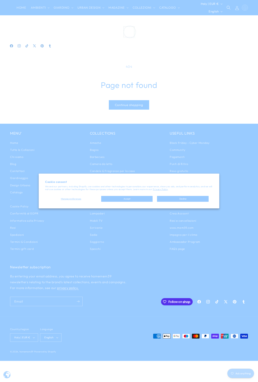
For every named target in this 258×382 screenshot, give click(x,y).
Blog (13, 164)
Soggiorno (97, 242)
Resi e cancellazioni (183, 220)
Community (177, 150)
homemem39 (26, 351)
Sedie (94, 235)
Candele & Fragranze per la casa (112, 171)
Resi (13, 228)
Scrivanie (96, 228)
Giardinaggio (19, 178)
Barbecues (97, 157)
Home (14, 143)
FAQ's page (177, 249)
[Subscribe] (78, 301)
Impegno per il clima (183, 235)
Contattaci (17, 171)
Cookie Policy (19, 206)
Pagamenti (177, 157)
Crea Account (179, 213)
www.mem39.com (182, 228)
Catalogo (16, 192)
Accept (127, 198)
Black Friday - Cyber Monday (189, 143)
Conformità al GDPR (24, 213)
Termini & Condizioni (24, 242)
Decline (182, 198)
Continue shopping (129, 105)
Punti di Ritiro (179, 164)
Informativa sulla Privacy (27, 220)
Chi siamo (16, 157)
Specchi (95, 249)
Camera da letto (101, 164)
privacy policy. (68, 288)
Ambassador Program (185, 242)
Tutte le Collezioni (22, 150)
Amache (95, 143)
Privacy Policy (160, 189)
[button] (39, 7)
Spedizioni (17, 235)
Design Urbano (20, 185)
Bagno (94, 150)
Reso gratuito (179, 171)
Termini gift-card (22, 249)
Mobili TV (96, 220)
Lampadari (97, 213)
